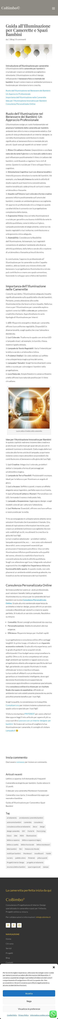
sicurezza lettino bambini (16, 867)
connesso (20, 762)
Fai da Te (31, 831)
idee (15, 836)
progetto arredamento (35, 862)
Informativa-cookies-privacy (40, 1015)
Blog (12, 39)
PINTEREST (29, 714)
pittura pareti (42, 858)
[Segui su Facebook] (13, 925)
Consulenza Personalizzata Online (20, 104)
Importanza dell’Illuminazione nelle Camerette (26, 97)
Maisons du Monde (32, 849)
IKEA (22, 836)
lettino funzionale (27, 845)
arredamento (12, 818)
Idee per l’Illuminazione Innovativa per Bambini (26, 100)
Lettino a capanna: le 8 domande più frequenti (26, 778)
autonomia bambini (14, 822)
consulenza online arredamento (18, 827)
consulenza (38, 822)
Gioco (9, 836)
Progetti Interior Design (15, 862)
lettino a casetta (12, 845)
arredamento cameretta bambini (31, 818)
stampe (45, 867)
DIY (23, 831)
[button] (53, 967)
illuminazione (31, 836)
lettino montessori (43, 845)
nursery (10, 858)
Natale (48, 853)
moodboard (38, 853)
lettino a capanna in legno (31, 840)
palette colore (20, 858)
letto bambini (12, 849)
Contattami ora (12, 705)
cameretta (27, 822)
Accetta (29, 993)
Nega (29, 1001)
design (42, 827)
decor (35, 827)
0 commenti (21, 39)
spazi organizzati (34, 867)
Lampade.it (10, 730)
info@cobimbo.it (43, 917)
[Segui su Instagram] (19, 925)
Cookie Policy (12, 1015)
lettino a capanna (13, 840)
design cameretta (13, 831)
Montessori (27, 853)
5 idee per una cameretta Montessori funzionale (26, 790)
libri (20, 849)
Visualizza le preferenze (29, 1009)
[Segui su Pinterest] (8, 925)
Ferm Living (41, 831)
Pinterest (31, 858)
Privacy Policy (23, 1015)
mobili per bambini (14, 853)
